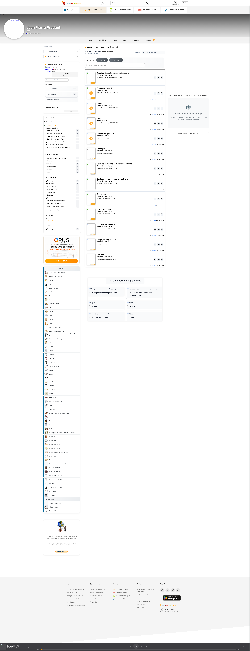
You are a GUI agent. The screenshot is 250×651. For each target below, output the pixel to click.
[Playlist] (247, 647)
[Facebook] (162, 590)
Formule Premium (95, 599)
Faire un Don (94, 602)
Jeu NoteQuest (141, 604)
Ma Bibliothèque (53, 51)
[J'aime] (35, 647)
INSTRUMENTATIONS (53, 100)
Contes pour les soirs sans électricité (112, 180)
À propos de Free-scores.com (75, 589)
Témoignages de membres (74, 596)
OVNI (104, 119)
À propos (90, 40)
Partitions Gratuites (122, 589)
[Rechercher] (147, 3)
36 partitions (65, 73)
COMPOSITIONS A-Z (61, 94)
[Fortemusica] (162, 610)
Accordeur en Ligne (143, 595)
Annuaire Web (141, 598)
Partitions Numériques (123, 596)
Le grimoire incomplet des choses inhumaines (116, 165)
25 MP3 (65, 76)
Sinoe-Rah (104, 195)
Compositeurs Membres (97, 589)
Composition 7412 (104, 89)
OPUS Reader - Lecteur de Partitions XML (145, 590)
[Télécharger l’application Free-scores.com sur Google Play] (172, 598)
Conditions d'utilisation (73, 599)
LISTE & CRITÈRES (61, 88)
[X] (173, 590)
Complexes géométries (107, 135)
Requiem (114, 74)
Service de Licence (96, 596)
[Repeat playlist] (146, 646)
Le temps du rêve (104, 210)
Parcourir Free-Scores (53, 56)
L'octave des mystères (106, 225)
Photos (114, 40)
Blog (124, 40)
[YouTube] (167, 590)
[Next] (141, 646)
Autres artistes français (71, 111)
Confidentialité (71, 602)
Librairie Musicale (121, 592)
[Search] (67, 80)
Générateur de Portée (143, 601)
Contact (136, 40)
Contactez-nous (71, 592)
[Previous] (130, 646)
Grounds (104, 256)
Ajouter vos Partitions (96, 592)
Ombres (104, 104)
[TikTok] (178, 590)
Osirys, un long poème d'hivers (110, 240)
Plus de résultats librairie (189, 134)
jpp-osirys (103, 60)
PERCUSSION (51, 125)
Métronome (140, 607)
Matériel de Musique (122, 599)
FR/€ (184, 3)
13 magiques (104, 150)
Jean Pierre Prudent (50, 221)
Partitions (102, 40)
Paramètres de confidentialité (75, 605)
